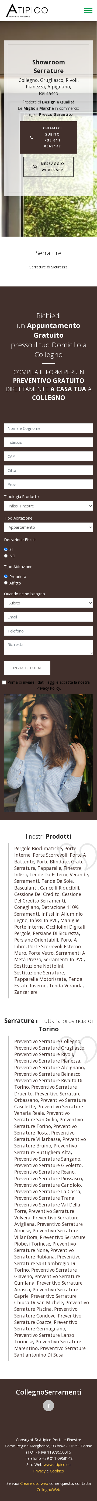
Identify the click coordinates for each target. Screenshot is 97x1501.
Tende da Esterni (48, 874)
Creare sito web (34, 1483)
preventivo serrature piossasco (48, 1178)
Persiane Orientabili (36, 940)
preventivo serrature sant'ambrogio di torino (47, 1263)
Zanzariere (25, 992)
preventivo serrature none (45, 1247)
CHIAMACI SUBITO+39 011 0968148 (52, 137)
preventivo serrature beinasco (47, 1074)
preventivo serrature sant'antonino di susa (50, 1351)
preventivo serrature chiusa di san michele (45, 1299)
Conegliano (26, 907)
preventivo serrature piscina (51, 1305)
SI (11, 549)
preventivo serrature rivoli (43, 1054)
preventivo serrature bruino (50, 1142)
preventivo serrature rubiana (44, 1253)
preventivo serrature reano (44, 1172)
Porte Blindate (53, 862)
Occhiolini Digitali (65, 927)
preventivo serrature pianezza (47, 1061)
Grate (77, 862)
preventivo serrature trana (44, 1198)
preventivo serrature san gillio (42, 1116)
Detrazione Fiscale (20, 539)
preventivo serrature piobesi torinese (49, 1240)
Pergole (22, 933)
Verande (79, 874)
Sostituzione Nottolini (38, 966)
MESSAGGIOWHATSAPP (52, 166)
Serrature (24, 868)
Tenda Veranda (66, 986)
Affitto (15, 583)
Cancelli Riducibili (59, 888)
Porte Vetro (41, 953)
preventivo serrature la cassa (47, 1191)
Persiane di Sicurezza (56, 933)
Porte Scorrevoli (50, 855)
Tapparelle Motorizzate (40, 979)
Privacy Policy (48, 688)
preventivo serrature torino (48, 1122)
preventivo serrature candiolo (47, 1185)
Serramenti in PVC (64, 959)
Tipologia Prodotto (21, 496)
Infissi (20, 874)
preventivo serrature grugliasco (49, 1048)
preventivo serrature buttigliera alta (45, 1149)
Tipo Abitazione (18, 518)
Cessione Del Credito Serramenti (47, 897)
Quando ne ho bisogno (24, 593)
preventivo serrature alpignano (49, 1067)
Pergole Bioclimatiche (38, 848)
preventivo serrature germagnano (45, 1325)
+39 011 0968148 (57, 1458)
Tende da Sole (57, 881)
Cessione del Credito (37, 894)
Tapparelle (49, 868)
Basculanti (26, 888)
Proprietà (17, 576)
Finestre (72, 868)
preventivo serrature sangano (47, 1159)
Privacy (40, 1471)
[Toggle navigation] (88, 10)
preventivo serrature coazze (47, 1319)
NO (12, 555)
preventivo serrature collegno (47, 1041)
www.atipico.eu (57, 1464)
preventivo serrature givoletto (48, 1165)
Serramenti (26, 881)
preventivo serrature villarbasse (44, 1136)
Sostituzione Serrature (39, 973)
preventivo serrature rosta (45, 1129)
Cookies (57, 1471)
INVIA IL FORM (27, 668)
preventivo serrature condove (46, 1312)
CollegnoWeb (48, 1489)
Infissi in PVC (44, 920)
